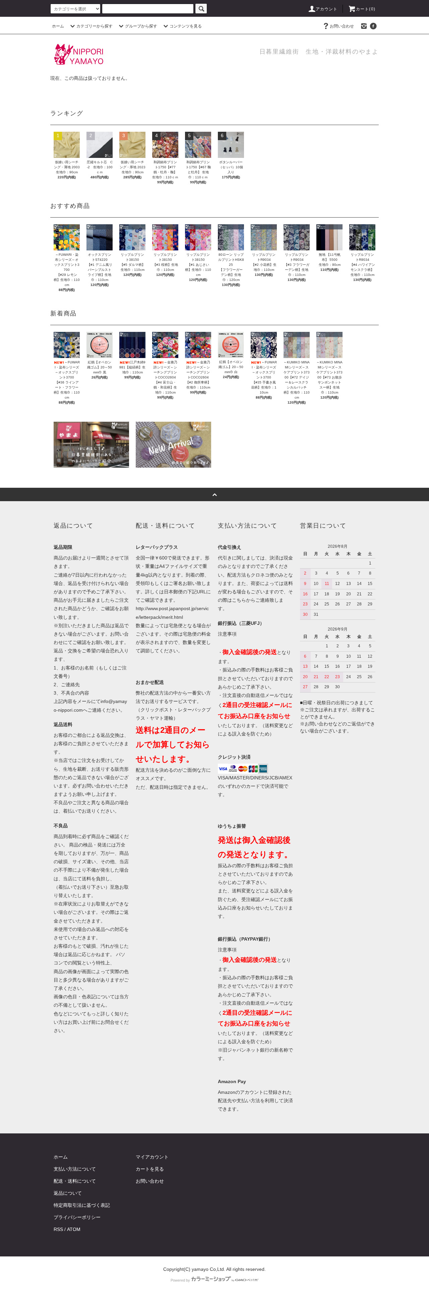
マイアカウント (152, 1157)
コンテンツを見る (186, 26)
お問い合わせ (342, 26)
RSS (58, 1229)
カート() (365, 9)
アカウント (327, 9)
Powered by (180, 1280)
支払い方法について (75, 1169)
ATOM (73, 1229)
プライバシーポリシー (77, 1217)
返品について (68, 1193)
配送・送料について (75, 1181)
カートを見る (150, 1169)
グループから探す (141, 26)
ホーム (58, 26)
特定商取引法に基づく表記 (82, 1205)
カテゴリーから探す (94, 26)
